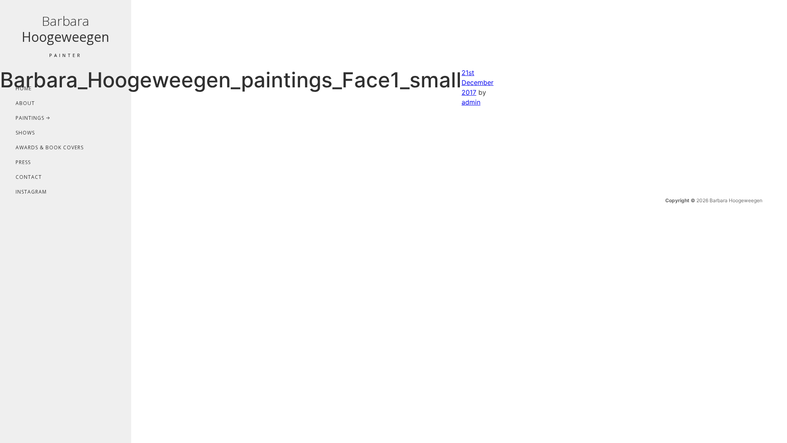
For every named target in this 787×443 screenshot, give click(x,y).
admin (471, 102)
